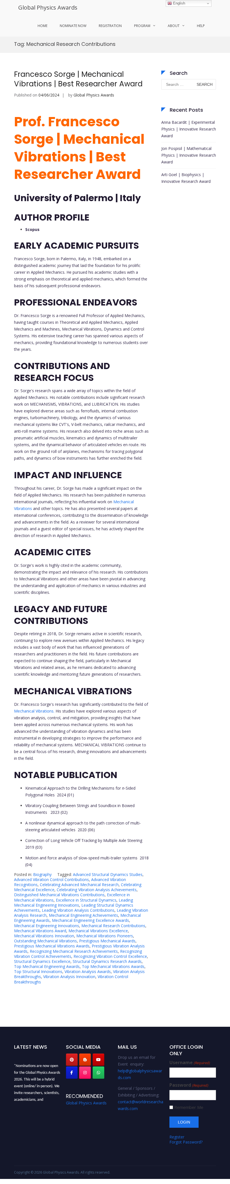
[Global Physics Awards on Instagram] (85, 1072)
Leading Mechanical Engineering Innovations (73, 902)
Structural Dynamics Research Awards (107, 961)
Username (189, 1063)
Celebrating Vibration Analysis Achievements (97, 889)
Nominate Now (73, 25)
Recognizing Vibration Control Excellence (110, 956)
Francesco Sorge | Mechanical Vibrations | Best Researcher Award (78, 79)
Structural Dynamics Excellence (42, 961)
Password (188, 1085)
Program (142, 25)
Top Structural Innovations (38, 971)
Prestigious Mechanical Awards (107, 940)
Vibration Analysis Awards (88, 971)
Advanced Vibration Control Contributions (51, 879)
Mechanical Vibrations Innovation (44, 935)
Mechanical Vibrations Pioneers (104, 935)
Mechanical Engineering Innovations (46, 925)
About (174, 25)
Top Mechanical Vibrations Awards (113, 966)
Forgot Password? (186, 1142)
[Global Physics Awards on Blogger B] (85, 1059)
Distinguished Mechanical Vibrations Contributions (59, 894)
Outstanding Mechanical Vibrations (45, 940)
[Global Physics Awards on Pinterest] (72, 1059)
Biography (42, 874)
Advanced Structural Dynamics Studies (107, 874)
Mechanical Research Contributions (113, 925)
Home (42, 25)
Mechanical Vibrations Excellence (98, 930)
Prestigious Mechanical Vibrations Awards (51, 946)
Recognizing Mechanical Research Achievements (74, 951)
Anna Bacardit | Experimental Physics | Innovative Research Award (188, 129)
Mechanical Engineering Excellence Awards (90, 920)
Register (176, 1137)
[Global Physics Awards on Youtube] (98, 1059)
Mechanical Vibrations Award (40, 930)
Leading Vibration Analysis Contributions (78, 910)
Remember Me (188, 1107)
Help (201, 25)
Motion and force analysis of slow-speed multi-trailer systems (82, 858)
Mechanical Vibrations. (34, 711)
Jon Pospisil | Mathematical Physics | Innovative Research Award (188, 155)
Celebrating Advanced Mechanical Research (79, 884)
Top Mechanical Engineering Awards (47, 966)
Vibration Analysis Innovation (69, 976)
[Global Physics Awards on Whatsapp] (98, 1072)
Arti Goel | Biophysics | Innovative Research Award (186, 178)
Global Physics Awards (47, 7)
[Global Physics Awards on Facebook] (72, 1072)
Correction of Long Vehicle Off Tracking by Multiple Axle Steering (83, 840)
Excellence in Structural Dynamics (86, 900)
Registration (110, 25)
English (178, 3)
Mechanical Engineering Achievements (83, 915)
